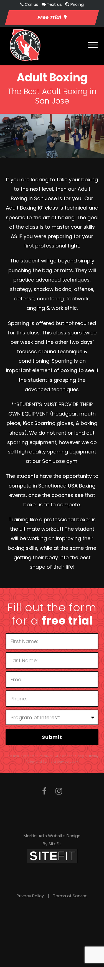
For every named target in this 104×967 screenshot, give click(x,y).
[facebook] (44, 791)
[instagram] (58, 791)
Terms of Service (70, 896)
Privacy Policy (30, 896)
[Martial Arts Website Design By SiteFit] (52, 855)
